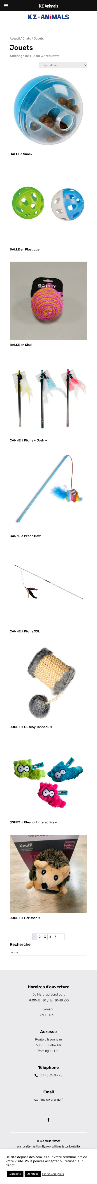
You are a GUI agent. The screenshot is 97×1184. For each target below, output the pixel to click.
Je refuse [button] (32, 1173)
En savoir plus (53, 1174)
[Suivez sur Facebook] (48, 1120)
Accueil (15, 38)
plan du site (23, 1146)
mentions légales (41, 1146)
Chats (27, 38)
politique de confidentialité (66, 1146)
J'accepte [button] (15, 1173)
